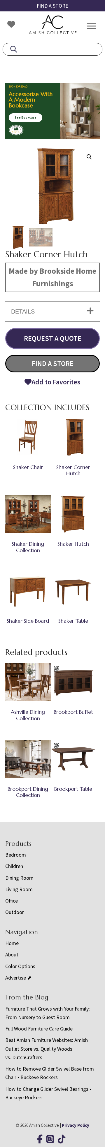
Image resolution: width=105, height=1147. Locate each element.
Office (11, 900)
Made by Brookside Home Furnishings (52, 277)
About (11, 954)
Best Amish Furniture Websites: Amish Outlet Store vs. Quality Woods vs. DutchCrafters (46, 1049)
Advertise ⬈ (18, 977)
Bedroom (15, 854)
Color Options (20, 966)
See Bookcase (25, 117)
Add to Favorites (56, 382)
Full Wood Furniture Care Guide (39, 1028)
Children (14, 866)
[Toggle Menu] (91, 26)
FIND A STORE (52, 5)
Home (12, 943)
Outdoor (14, 912)
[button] (89, 157)
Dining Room (19, 877)
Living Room (19, 889)
